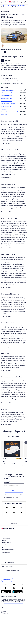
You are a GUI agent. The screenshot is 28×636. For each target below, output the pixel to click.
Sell (5, 2)
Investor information (6, 542)
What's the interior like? (7, 93)
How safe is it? (5, 109)
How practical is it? (6, 95)
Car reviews (21, 5)
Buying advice (9, 562)
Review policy (5, 547)
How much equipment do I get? (9, 111)
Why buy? (4, 114)
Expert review (5, 11)
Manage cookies (6, 552)
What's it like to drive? (7, 98)
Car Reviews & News (11, 5)
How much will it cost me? (8, 103)
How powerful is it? (6, 101)
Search (25, 2)
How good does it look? (7, 90)
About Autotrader (6, 538)
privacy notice (20, 496)
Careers (4, 540)
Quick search (9, 566)
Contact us (4, 536)
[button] (14, 35)
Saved (22, 2)
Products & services (11, 558)
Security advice (5, 535)
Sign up (14, 490)
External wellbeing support (8, 549)
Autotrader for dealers (12, 570)
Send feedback (7, 579)
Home (2, 5)
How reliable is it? (6, 106)
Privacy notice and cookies (8, 544)
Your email (6, 482)
